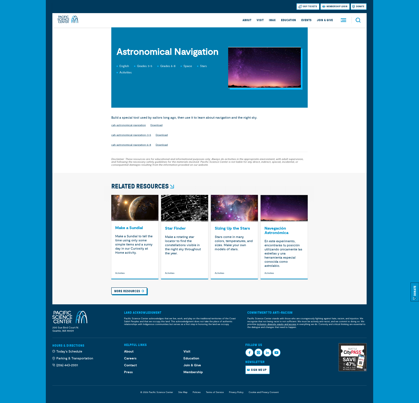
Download (156, 125)
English (124, 66)
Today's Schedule (69, 351)
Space (187, 66)
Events (306, 20)
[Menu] (343, 20)
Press (128, 372)
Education (288, 20)
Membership (193, 372)
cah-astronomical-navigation (128, 125)
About (247, 20)
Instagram (258, 352)
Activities (125, 72)
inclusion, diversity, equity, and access (276, 324)
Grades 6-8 (167, 66)
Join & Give (325, 20)
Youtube (276, 352)
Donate (360, 6)
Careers (130, 358)
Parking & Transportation (74, 358)
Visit (260, 20)
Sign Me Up (259, 370)
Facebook (249, 352)
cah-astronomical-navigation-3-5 (131, 135)
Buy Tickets (310, 6)
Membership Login (337, 6)
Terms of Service (215, 392)
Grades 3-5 (144, 66)
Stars (203, 66)
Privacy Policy (236, 392)
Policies (197, 392)
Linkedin (267, 352)
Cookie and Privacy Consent (264, 392)
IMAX (272, 20)
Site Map (182, 392)
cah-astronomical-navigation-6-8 (131, 145)
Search (358, 20)
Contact (130, 365)
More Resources (127, 291)
